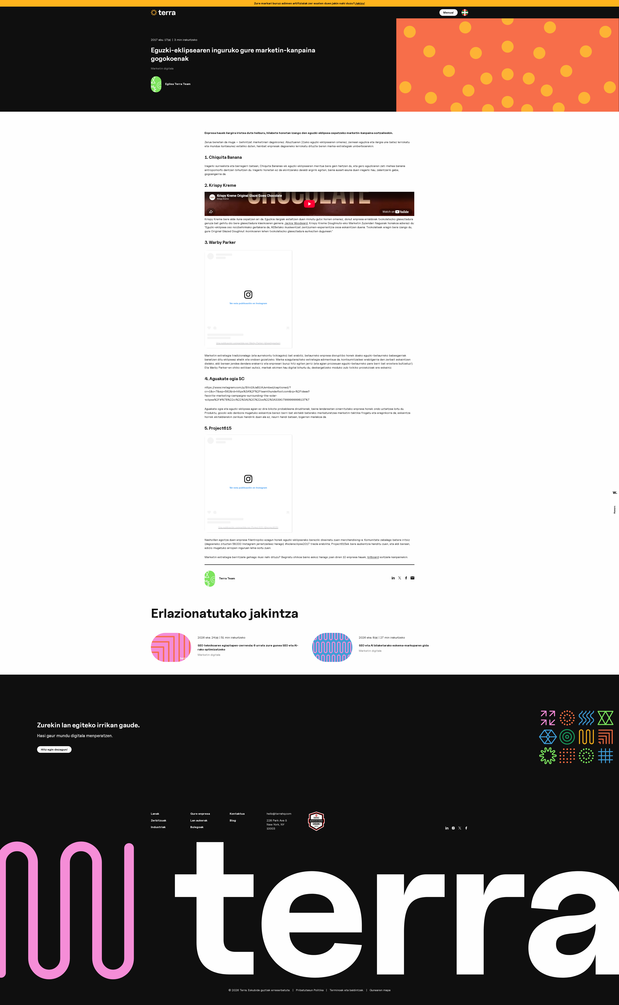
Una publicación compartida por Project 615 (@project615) (248, 527)
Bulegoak (196, 827)
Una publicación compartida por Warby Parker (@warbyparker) (248, 343)
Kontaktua (237, 813)
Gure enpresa (200, 813)
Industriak (158, 827)
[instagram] (453, 828)
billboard (373, 557)
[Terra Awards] (614, 502)
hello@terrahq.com (279, 813)
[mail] (412, 578)
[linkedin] (393, 578)
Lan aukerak (198, 820)
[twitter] (400, 578)
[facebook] (406, 578)
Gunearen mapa (380, 990)
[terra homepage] (163, 13)
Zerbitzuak (158, 820)
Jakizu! (360, 3)
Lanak (155, 813)
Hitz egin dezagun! (54, 749)
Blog (233, 820)
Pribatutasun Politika (310, 990)
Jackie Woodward (296, 223)
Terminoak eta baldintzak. (346, 990)
